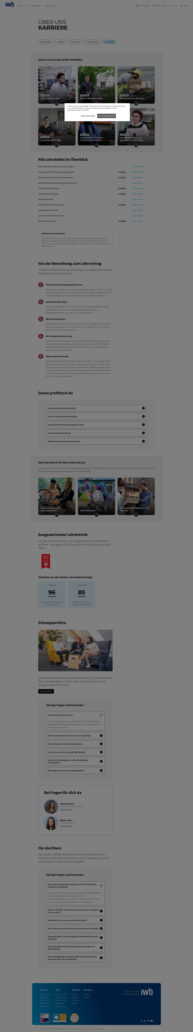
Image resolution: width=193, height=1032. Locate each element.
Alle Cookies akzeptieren (106, 116)
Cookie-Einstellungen (88, 116)
